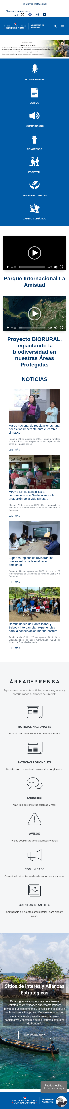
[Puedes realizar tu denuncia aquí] (61, 1101)
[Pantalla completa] (61, 267)
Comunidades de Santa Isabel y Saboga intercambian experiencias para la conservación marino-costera (33, 627)
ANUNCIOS (34, 798)
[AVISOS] (34, 819)
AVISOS (34, 102)
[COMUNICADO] (34, 855)
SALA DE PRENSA (34, 79)
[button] (55, 26)
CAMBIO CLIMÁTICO (34, 218)
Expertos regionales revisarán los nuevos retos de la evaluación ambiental (31, 561)
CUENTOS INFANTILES (34, 905)
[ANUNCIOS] (34, 784)
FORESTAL (34, 172)
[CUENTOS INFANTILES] (34, 890)
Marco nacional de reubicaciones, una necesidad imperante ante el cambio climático (34, 429)
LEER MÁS (14, 450)
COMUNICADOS (35, 126)
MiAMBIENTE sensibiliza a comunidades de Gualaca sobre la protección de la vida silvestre (31, 495)
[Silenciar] (56, 267)
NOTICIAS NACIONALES (34, 726)
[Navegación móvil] (63, 26)
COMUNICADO (35, 869)
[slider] (32, 267)
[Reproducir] (7, 267)
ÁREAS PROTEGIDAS (34, 195)
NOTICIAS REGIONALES (34, 762)
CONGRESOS (34, 149)
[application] (34, 253)
